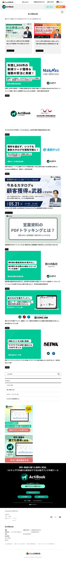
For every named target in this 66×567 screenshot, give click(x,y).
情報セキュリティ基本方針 (19, 543)
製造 (20, 328)
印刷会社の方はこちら (39, 2)
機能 (6, 530)
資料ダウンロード (32, 492)
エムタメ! (15, 518)
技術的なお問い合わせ (36, 530)
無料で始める (50, 7)
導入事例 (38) (10, 390)
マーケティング (20, 95)
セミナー (7, 540)
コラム (7, 249)
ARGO (14, 520)
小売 (20, 367)
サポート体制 (27, 500)
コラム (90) (10, 385)
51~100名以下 (15, 288)
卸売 (18, 174)
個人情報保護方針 (9, 543)
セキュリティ (25, 2)
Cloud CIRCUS (11, 511)
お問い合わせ (50, 2)
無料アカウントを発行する (32, 486)
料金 (6, 534)
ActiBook (16, 50)
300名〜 (15, 95)
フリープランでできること (16, 532)
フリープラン (8, 538)
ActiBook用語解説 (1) (13, 399)
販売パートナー (32, 504)
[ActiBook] (19, 462)
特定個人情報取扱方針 (31, 543)
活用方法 (7, 532)
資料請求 (60, 7)
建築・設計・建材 (18, 95)
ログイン (61, 2)
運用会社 (7, 514)
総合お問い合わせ (35, 532)
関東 (18, 288)
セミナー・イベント (10, 50)
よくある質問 (24, 496)
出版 (20, 288)
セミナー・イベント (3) (13, 394)
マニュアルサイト (37, 500)
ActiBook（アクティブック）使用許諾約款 (46, 543)
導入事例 (7, 95)
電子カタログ (23, 95)
